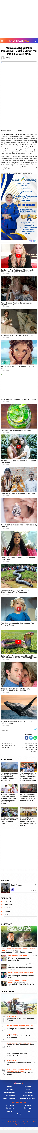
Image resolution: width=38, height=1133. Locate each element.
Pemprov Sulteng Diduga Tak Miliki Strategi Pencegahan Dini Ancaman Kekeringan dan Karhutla (9, 776)
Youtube (10, 1111)
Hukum (3, 949)
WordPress (10, 1108)
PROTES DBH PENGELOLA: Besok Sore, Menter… (20, 1074)
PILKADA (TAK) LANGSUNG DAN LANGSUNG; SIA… (18, 959)
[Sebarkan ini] (26, 738)
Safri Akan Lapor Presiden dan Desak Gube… (17, 952)
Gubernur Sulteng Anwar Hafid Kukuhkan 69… (18, 1037)
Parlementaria (25, 949)
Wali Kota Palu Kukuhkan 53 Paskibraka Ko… (17, 1054)
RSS (20, 1114)
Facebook (11, 1105)
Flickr (28, 1111)
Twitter (29, 1105)
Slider (6, 915)
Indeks (9, 1087)
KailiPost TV (11, 1025)
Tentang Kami (10, 1095)
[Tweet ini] (31, 738)
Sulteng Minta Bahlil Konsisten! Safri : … (21, 1029)
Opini (20, 955)
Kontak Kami (28, 1095)
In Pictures (9, 949)
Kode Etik (27, 1087)
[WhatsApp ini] (35, 738)
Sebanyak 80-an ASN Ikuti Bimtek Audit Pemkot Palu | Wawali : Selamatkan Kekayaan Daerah (28, 821)
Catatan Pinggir (12, 955)
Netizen (16, 981)
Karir (28, 1090)
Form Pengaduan (9, 1098)
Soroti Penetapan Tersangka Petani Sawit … (20, 976)
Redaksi (10, 1090)
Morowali (16, 949)
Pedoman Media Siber (27, 1098)
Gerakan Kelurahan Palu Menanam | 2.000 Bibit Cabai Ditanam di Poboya (9, 820)
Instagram (28, 1108)
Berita (9, 1043)
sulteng (7, 911)
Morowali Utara (17, 972)
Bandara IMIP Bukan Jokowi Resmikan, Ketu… (21, 985)
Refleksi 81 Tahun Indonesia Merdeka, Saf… (20, 1045)
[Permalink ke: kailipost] (3, 58)
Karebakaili (4, 731)
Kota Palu (7, 901)
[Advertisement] (19, 19)
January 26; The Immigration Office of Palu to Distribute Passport (29, 747)
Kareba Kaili (20, 1069)
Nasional (10, 1027)
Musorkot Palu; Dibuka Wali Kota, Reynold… (19, 968)
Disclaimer (28, 1092)
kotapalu (7, 908)
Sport (21, 964)
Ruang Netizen (28, 972)
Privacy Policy (9, 1092)
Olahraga (10, 964)
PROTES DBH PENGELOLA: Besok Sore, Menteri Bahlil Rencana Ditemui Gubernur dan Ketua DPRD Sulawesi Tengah (28, 776)
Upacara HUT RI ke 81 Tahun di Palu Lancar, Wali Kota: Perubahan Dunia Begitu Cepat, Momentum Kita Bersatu (8, 799)
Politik (32, 949)
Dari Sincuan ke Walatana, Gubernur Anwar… (20, 1019)
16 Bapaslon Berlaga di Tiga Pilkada (8, 745)
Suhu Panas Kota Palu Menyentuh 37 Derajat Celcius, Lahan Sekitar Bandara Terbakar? (27, 797)
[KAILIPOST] (19, 41)
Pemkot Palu (8, 905)
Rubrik (3, 950)
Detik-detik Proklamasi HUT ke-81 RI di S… (20, 1063)
